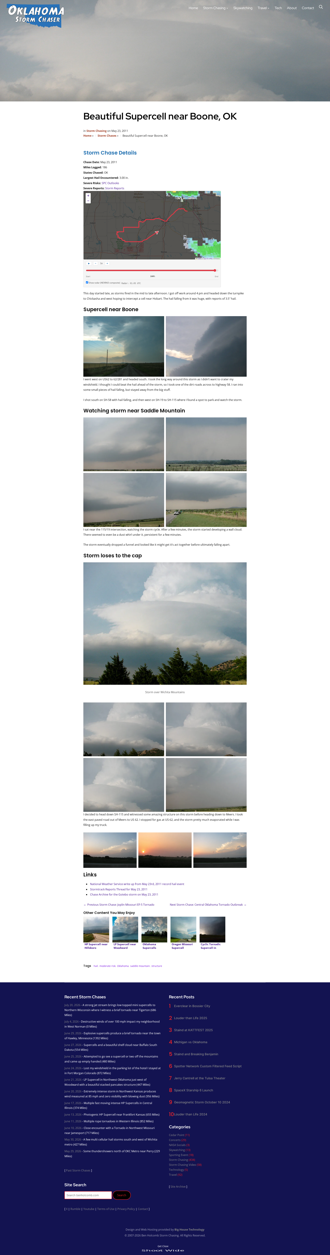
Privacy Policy (126, 1209)
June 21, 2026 (72, 1080)
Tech (278, 8)
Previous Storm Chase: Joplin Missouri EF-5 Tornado (118, 905)
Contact (308, 8)
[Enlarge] (242, 570)
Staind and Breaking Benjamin (196, 1054)
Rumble (75, 1209)
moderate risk (108, 966)
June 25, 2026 (72, 1056)
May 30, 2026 (72, 1139)
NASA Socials (177, 1145)
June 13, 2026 (72, 1114)
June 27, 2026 (72, 1045)
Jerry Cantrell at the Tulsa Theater (199, 1078)
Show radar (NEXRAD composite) (104, 282)
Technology (176, 1170)
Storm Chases (107, 136)
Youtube (88, 1209)
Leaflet (199, 258)
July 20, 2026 (72, 1005)
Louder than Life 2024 (190, 1114)
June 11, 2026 (72, 1121)
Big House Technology (189, 1229)
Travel (262, 8)
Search (121, 1195)
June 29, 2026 (72, 1033)
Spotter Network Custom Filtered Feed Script (208, 1066)
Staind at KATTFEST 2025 (193, 1030)
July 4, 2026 (71, 1021)
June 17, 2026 (72, 1103)
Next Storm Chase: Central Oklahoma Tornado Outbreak (208, 905)
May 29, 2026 (72, 1151)
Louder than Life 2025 (190, 1018)
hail (96, 966)
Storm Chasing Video (182, 1165)
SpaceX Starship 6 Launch (193, 1090)
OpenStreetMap (208, 258)
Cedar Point (176, 1135)
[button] (88, 195)
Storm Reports (114, 188)
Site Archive (178, 1186)
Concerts (175, 1140)
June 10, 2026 (72, 1128)
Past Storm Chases (78, 1170)
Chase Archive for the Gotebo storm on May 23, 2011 (124, 894)
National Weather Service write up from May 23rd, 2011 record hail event (137, 884)
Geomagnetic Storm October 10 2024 (202, 1102)
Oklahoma (123, 966)
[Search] (320, 6)
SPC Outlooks (110, 183)
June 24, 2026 (72, 1068)
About (292, 8)
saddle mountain (140, 966)
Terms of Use (105, 1209)
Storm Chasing (214, 8)
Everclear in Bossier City (192, 1006)
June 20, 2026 (72, 1091)
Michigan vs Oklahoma (190, 1042)
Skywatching (242, 8)
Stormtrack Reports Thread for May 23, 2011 (118, 889)
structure (156, 966)
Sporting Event (178, 1155)
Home (193, 8)
